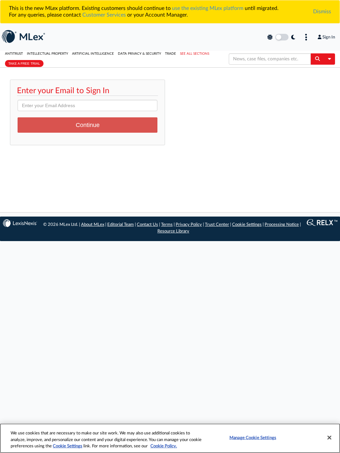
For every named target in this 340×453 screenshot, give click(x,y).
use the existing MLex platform (207, 8)
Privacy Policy (189, 225)
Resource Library (173, 231)
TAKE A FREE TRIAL (24, 63)
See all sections (194, 53)
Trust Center (217, 225)
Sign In (328, 37)
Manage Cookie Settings (252, 437)
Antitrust (14, 53)
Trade (170, 53)
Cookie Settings (247, 225)
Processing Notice (282, 225)
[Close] (329, 437)
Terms (167, 225)
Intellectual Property (47, 53)
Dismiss (322, 11)
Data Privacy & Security (139, 53)
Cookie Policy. (163, 446)
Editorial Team (120, 225)
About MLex (92, 225)
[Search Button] (317, 59)
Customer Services (104, 15)
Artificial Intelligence (93, 53)
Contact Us (147, 225)
